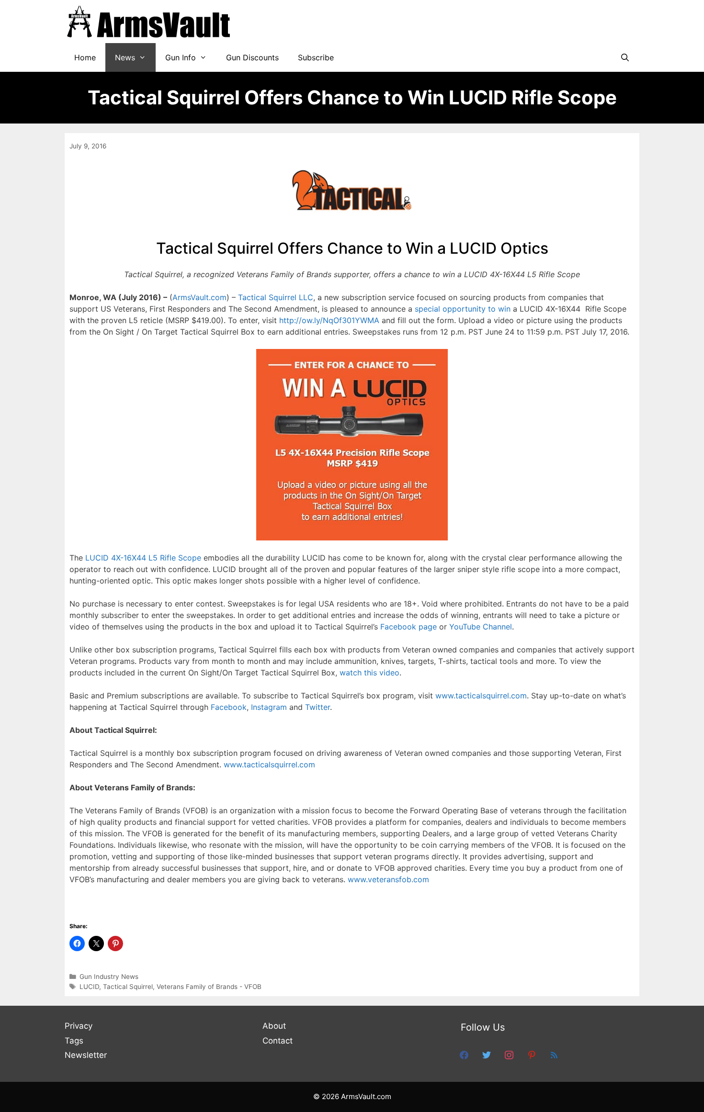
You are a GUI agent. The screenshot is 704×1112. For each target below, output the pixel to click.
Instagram (269, 707)
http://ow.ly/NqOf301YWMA (329, 320)
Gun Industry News (108, 976)
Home (85, 57)
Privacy (78, 1026)
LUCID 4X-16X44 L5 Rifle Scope (143, 557)
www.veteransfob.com (388, 879)
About (274, 1026)
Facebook (229, 707)
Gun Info (180, 57)
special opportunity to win (463, 309)
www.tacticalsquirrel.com (481, 695)
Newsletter (86, 1055)
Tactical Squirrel (128, 986)
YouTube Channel (480, 626)
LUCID (89, 986)
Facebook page (408, 626)
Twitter (317, 707)
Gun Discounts (252, 57)
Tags (74, 1040)
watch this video (369, 672)
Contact (277, 1040)
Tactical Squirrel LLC (275, 297)
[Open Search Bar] (624, 57)
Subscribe (316, 57)
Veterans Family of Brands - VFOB (209, 986)
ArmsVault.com (199, 297)
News (125, 57)
